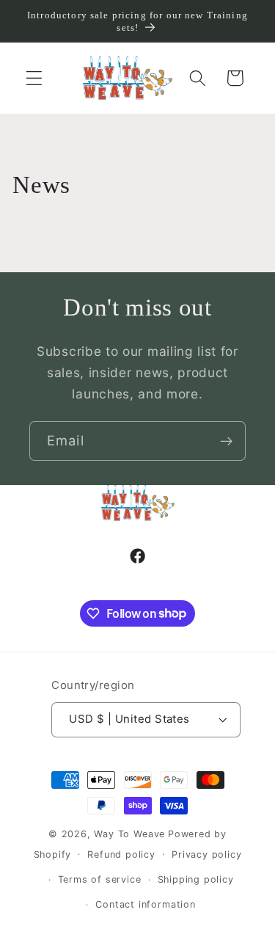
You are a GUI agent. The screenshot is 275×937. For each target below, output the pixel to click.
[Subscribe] (226, 441)
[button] (34, 78)
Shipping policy (196, 879)
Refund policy (121, 854)
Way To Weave (129, 833)
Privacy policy (206, 854)
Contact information (145, 904)
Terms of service (100, 879)
